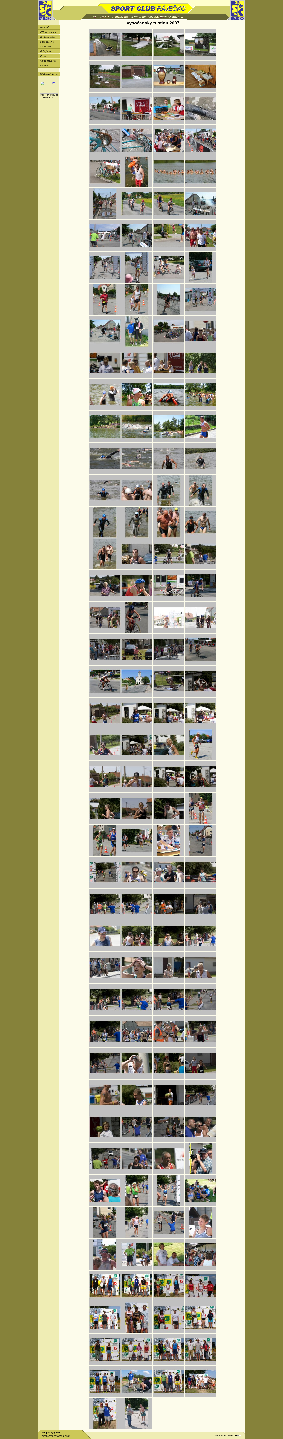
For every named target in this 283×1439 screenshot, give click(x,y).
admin (231, 1435)
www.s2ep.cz (64, 1436)
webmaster (220, 1435)
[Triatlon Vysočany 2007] (105, 59)
